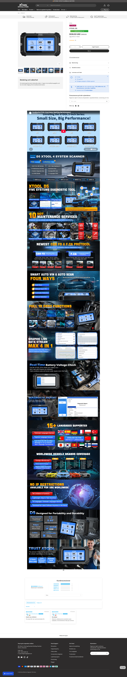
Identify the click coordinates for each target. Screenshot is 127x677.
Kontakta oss (72, 649)
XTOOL (70, 23)
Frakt (70, 36)
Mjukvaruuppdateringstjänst (44, 9)
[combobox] (65, 5)
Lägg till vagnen (95, 46)
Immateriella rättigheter (56, 654)
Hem (19, 9)
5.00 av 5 (40, 586)
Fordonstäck (56, 9)
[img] (29, 612)
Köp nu (89, 51)
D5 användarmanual (74, 57)
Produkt (31, 9)
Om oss (63, 9)
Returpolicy (53, 646)
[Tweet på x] (73, 106)
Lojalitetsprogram (55, 656)
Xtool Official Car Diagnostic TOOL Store (28, 672)
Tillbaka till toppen (63, 635)
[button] (108, 5)
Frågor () (39, 602)
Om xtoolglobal (73, 651)
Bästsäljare (25, 9)
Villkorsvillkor (54, 651)
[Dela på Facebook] (75, 106)
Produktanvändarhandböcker (76, 656)
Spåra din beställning (74, 646)
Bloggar (53, 662)
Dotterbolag (54, 659)
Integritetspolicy (55, 649)
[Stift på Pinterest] (78, 106)
